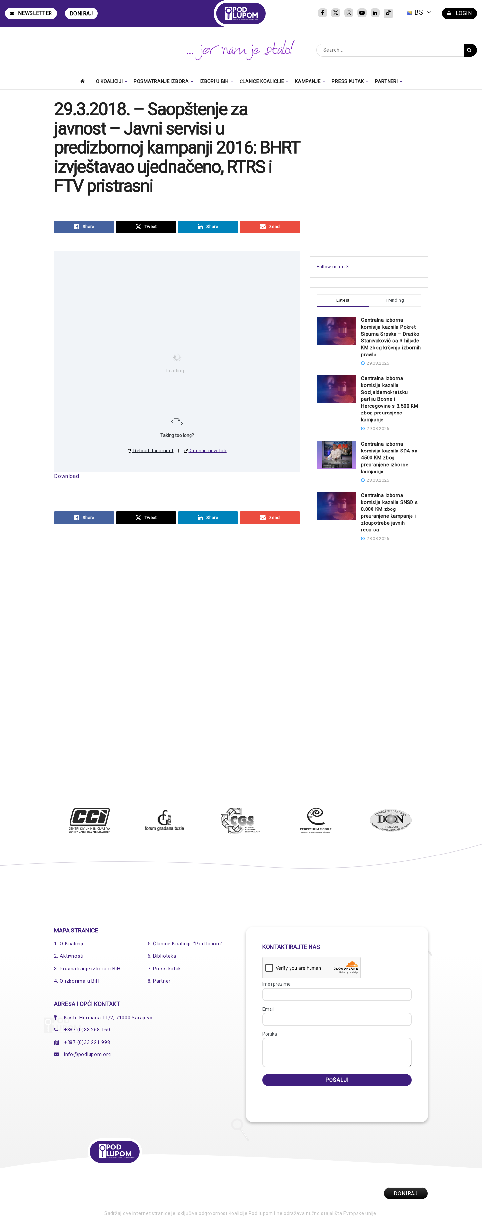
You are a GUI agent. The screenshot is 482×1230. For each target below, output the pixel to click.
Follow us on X (333, 266)
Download (66, 476)
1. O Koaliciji (68, 944)
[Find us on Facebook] (322, 13)
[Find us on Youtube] (362, 13)
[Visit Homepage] (241, 13)
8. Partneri (160, 981)
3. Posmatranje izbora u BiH (87, 968)
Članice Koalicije (262, 81)
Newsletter (35, 13)
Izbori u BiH (214, 81)
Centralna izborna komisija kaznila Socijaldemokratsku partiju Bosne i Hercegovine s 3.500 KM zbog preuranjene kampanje (389, 399)
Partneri (386, 81)
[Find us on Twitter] (335, 13)
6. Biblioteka (162, 956)
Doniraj (81, 13)
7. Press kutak (164, 968)
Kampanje (308, 81)
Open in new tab (208, 450)
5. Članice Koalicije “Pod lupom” (185, 944)
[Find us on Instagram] (348, 13)
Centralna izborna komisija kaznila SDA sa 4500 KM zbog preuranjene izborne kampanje (389, 457)
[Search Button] (470, 50)
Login (463, 13)
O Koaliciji (109, 81)
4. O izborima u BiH (76, 981)
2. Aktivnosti (69, 956)
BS (418, 12)
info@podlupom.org (87, 1054)
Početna (84, 81)
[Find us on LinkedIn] (375, 13)
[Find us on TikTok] (388, 13)
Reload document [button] (152, 450)
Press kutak (348, 81)
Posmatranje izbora (161, 81)
